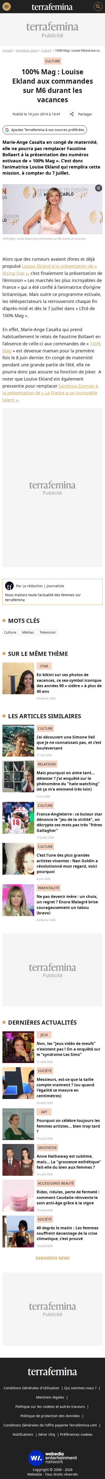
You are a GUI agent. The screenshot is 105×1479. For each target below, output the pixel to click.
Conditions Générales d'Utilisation (31, 1388)
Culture (46, 50)
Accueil (7, 50)
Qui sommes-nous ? (80, 1388)
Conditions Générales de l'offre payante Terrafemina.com (50, 1425)
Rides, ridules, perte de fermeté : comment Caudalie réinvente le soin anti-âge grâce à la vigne (68, 1197)
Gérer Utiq (46, 1434)
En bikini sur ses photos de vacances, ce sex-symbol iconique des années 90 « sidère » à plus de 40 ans (69, 683)
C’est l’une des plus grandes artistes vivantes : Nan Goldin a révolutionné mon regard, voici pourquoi (67, 863)
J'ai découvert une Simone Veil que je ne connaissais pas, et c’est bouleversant (69, 742)
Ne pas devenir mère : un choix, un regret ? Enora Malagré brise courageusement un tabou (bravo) (67, 905)
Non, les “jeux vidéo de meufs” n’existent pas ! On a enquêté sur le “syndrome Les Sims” (68, 1049)
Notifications (23, 1434)
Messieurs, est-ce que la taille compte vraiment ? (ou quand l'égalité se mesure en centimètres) (65, 1087)
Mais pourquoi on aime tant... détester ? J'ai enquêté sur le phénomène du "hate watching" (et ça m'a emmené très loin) (68, 781)
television (48, 632)
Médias (28, 632)
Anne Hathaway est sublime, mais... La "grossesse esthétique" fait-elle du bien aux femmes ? (69, 1162)
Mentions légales (50, 1397)
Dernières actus (27, 50)
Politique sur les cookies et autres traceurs (50, 1406)
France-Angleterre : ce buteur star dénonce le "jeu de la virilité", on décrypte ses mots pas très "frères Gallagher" (69, 822)
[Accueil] (52, 6)
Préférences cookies (76, 1434)
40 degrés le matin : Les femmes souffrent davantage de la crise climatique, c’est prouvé (67, 1233)
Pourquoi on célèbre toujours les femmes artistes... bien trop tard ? (68, 1126)
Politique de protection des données (50, 1415)
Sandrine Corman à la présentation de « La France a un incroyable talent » (50, 393)
